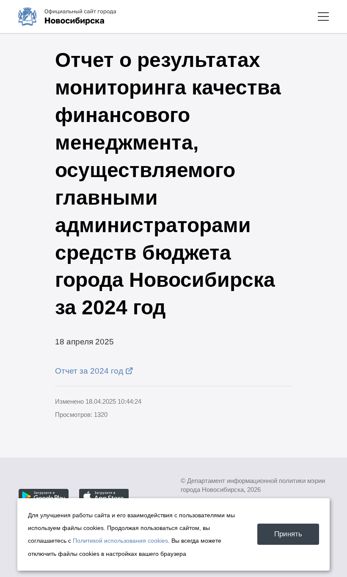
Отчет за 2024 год (89, 370)
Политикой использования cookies (120, 540)
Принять (288, 534)
